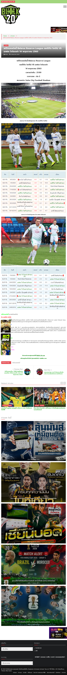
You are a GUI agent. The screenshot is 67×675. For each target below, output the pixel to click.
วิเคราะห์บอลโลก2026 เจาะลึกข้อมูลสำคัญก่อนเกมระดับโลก (33, 622)
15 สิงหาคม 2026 (35, 459)
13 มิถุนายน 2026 (35, 624)
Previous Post (18, 369)
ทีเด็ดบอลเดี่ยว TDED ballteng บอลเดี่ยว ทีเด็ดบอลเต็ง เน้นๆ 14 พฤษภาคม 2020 (13, 372)
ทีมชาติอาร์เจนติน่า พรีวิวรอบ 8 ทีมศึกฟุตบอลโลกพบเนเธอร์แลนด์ (49, 409)
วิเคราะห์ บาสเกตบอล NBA (39, 672)
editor (29, 459)
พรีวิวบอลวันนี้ (16, 362)
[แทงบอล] (33, 441)
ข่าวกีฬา (4, 405)
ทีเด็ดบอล (30, 672)
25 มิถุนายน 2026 (35, 542)
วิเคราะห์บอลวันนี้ (50, 672)
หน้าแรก (15, 672)
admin (6, 54)
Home (5, 36)
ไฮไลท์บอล (58, 672)
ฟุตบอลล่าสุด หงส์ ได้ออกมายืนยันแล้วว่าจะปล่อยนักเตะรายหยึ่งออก (53, 373)
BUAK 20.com (41, 355)
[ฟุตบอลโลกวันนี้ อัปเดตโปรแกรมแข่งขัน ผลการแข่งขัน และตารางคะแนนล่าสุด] (33, 565)
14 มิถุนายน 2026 (35, 583)
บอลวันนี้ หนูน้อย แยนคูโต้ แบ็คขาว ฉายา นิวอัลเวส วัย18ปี (16, 409)
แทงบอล (33, 457)
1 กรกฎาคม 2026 (35, 500)
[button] (10, 320)
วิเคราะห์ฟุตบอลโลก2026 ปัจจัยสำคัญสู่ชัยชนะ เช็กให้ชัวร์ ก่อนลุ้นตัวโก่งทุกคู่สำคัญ (33, 498)
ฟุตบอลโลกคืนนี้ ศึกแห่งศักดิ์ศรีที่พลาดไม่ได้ (33, 540)
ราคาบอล (64, 672)
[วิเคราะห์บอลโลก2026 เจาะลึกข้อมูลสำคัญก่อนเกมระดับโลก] (33, 606)
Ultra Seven (9, 671)
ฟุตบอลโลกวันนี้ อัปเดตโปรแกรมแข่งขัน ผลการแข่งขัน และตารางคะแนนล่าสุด (33, 581)
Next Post (47, 370)
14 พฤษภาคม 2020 (14, 54)
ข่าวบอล (13, 36)
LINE (36, 651)
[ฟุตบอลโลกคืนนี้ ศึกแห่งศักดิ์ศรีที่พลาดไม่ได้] (33, 523)
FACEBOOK (38, 648)
